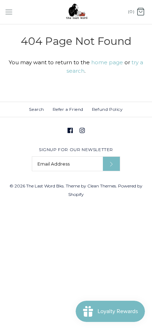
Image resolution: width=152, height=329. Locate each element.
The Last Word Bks (45, 186)
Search (36, 109)
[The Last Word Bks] (76, 12)
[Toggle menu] (9, 11)
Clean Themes (101, 186)
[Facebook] (70, 130)
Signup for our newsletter (76, 149)
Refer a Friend (68, 109)
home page (107, 62)
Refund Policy (107, 109)
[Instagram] (82, 130)
